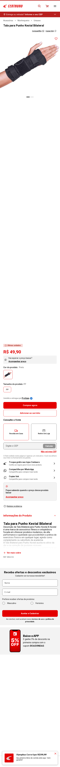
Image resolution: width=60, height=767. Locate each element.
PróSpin (25, 398)
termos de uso (38, 619)
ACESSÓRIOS (8, 20)
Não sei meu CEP (49, 451)
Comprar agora (30, 405)
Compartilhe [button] (37, 31)
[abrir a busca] (39, 6)
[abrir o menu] (55, 6)
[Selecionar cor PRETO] (8, 374)
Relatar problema (14, 506)
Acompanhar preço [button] (14, 497)
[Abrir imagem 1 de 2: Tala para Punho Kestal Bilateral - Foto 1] (30, 65)
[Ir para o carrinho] (47, 6)
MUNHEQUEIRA (23, 20)
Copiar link (50, 31)
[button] (16, 432)
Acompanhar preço (17, 361)
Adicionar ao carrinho (30, 413)
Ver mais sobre (14, 553)
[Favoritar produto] (56, 38)
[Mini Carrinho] (47, 6)
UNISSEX (37, 20)
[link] (30, 470)
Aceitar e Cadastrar (30, 613)
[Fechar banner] (55, 753)
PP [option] (7, 389)
